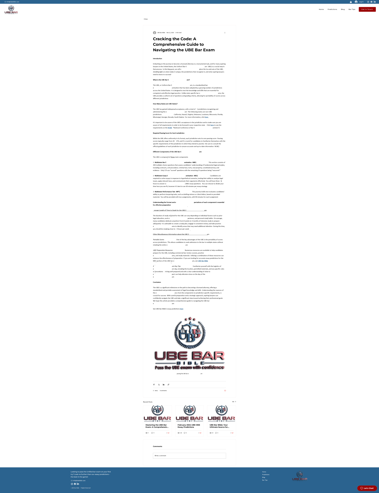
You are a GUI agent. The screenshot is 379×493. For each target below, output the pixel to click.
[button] (351, 2)
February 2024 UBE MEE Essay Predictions (189, 426)
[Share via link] (168, 385)
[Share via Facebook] (154, 385)
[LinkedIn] (375, 2)
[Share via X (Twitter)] (159, 385)
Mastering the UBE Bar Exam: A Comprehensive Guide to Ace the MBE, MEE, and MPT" (157, 426)
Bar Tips (264, 480)
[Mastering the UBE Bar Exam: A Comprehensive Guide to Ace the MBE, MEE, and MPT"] (157, 413)
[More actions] (225, 33)
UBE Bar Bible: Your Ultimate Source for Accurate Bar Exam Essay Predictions (221, 426)
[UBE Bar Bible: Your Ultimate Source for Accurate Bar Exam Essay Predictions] (221, 413)
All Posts (145, 19)
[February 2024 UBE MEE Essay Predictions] (189, 413)
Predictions (265, 474)
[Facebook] (371, 2)
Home (264, 472)
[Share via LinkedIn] (164, 385)
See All (234, 401)
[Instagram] (368, 2)
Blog (263, 477)
